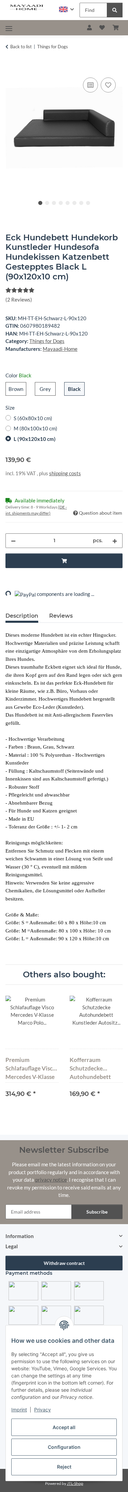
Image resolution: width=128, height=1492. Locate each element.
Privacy (42, 1409)
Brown (17, 388)
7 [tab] (81, 203)
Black (76, 388)
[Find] (115, 10)
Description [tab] (21, 616)
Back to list (21, 46)
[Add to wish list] (108, 85)
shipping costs (65, 473)
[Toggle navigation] (8, 28)
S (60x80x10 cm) (33, 418)
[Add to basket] (10, 68)
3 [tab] (54, 203)
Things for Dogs (47, 341)
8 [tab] (88, 203)
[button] (67, 9)
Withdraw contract (64, 1263)
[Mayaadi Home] (26, 7)
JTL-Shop (75, 1483)
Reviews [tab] (61, 616)
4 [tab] (61, 203)
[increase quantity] (114, 541)
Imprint (19, 1409)
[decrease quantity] (13, 541)
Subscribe (97, 1212)
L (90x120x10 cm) (35, 439)
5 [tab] (68, 203)
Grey (48, 388)
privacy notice (51, 1180)
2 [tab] (47, 203)
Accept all (64, 1427)
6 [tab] (74, 203)
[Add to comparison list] (90, 85)
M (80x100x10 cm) (35, 428)
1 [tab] (40, 203)
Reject (64, 1467)
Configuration (64, 1447)
